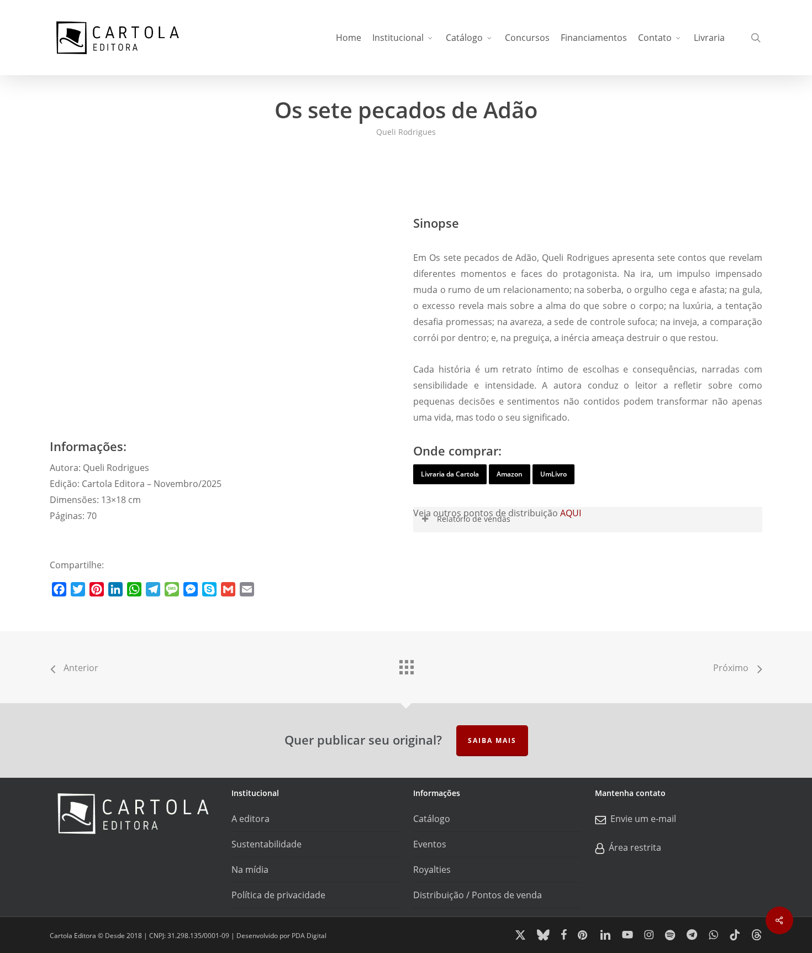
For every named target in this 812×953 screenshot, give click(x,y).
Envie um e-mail (643, 819)
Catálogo (431, 819)
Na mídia (249, 869)
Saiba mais (492, 740)
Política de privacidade (278, 895)
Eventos (429, 844)
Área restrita (635, 848)
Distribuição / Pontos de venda (477, 895)
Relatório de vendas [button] (473, 519)
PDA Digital (309, 935)
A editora (250, 819)
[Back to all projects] (406, 664)
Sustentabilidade (266, 844)
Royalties (432, 869)
